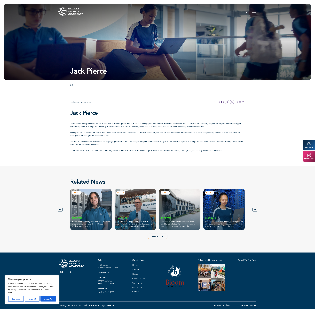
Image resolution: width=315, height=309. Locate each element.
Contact (135, 292)
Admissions (137, 287)
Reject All (32, 298)
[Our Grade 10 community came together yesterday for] (218, 284)
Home (135, 265)
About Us (136, 270)
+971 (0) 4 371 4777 (106, 292)
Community (137, 283)
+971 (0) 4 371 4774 (106, 284)
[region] (32, 289)
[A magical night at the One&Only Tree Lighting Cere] (204, 271)
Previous (60, 209)
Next (254, 209)
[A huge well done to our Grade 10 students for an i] (204, 284)
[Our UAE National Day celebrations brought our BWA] (218, 271)
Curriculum (136, 274)
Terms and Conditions (222, 306)
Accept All (48, 298)
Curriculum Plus (138, 279)
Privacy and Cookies (247, 306)
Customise (16, 298)
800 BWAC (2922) (105, 281)
